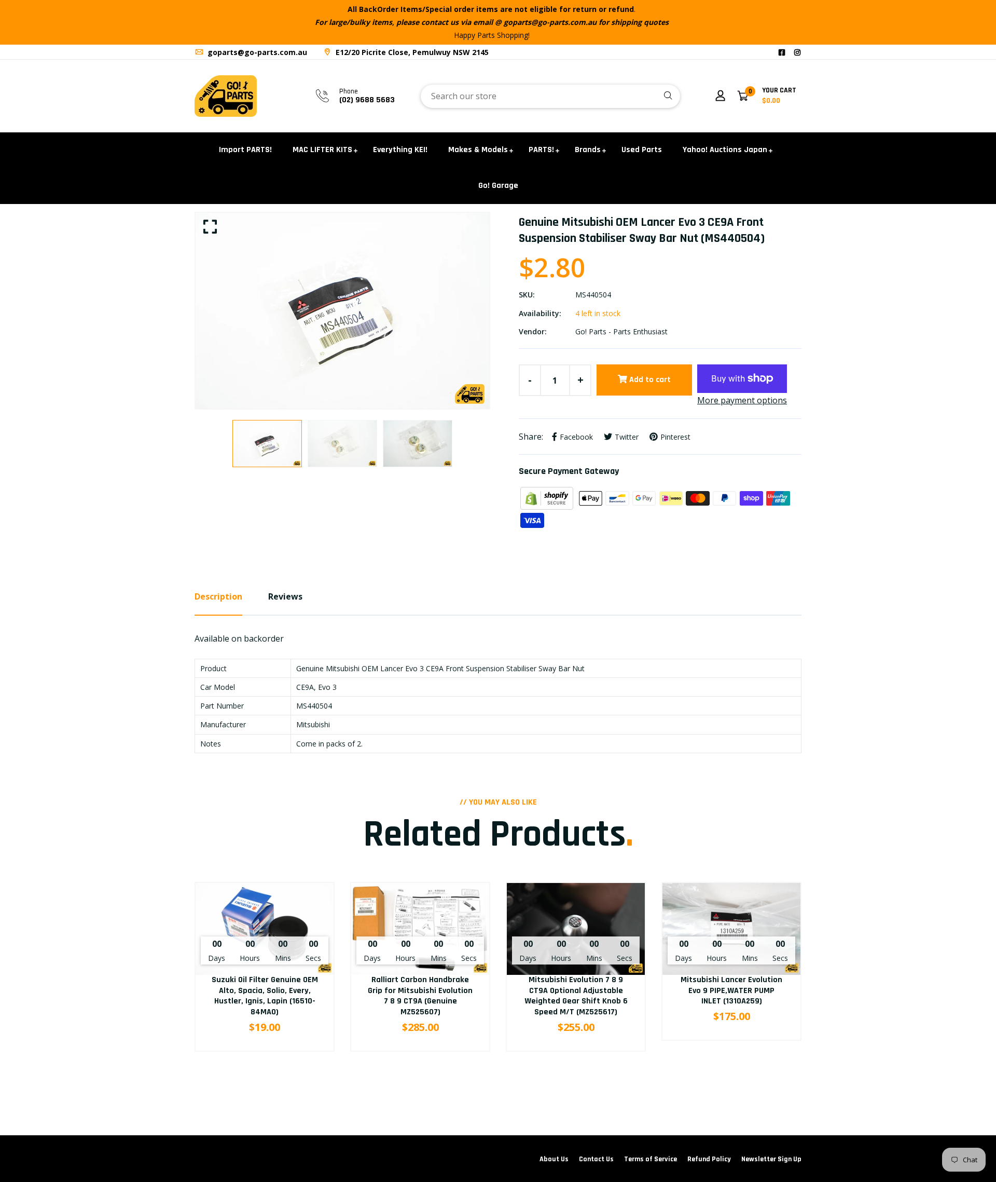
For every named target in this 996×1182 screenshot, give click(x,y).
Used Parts (641, 149)
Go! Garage (498, 185)
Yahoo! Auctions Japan (725, 149)
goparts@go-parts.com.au (256, 52)
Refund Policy (709, 1159)
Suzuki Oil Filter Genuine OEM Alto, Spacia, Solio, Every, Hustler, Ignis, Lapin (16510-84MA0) (265, 995)
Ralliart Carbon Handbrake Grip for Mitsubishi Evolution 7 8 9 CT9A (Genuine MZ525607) (420, 995)
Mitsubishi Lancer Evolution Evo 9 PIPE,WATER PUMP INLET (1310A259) (731, 990)
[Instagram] (797, 52)
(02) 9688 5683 (367, 99)
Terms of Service (650, 1159)
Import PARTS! (245, 149)
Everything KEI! (400, 149)
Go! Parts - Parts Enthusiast (621, 331)
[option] (342, 311)
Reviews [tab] (285, 596)
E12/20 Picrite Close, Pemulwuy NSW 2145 (411, 52)
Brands (588, 149)
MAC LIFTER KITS (322, 149)
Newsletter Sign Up (771, 1159)
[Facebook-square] (782, 52)
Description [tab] (218, 596)
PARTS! (541, 149)
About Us (554, 1159)
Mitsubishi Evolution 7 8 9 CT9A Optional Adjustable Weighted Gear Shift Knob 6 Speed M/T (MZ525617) (576, 995)
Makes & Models (478, 149)
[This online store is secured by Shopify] (548, 497)
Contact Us (596, 1159)
